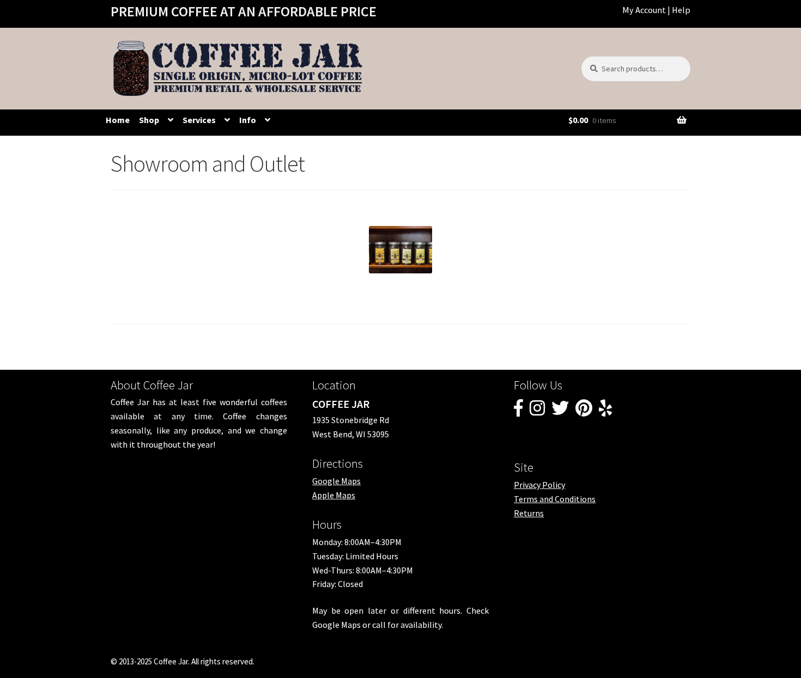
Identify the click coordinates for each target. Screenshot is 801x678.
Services (199, 119)
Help (681, 9)
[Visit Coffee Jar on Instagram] (537, 411)
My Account (644, 9)
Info (247, 119)
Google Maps (336, 480)
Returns (529, 513)
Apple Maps (333, 495)
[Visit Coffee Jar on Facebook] (518, 411)
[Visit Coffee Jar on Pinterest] (583, 411)
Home (118, 119)
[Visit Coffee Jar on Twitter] (560, 411)
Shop (149, 119)
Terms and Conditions (555, 498)
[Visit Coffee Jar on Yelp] (605, 411)
